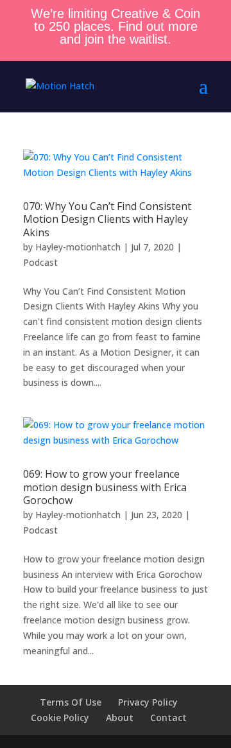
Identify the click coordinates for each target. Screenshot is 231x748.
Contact (168, 717)
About (119, 717)
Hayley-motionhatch (78, 247)
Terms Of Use (70, 702)
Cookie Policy (60, 717)
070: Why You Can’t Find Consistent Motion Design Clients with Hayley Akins (107, 219)
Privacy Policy (148, 702)
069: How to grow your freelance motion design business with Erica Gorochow (105, 487)
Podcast (40, 262)
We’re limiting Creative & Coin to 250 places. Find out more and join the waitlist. (115, 26)
